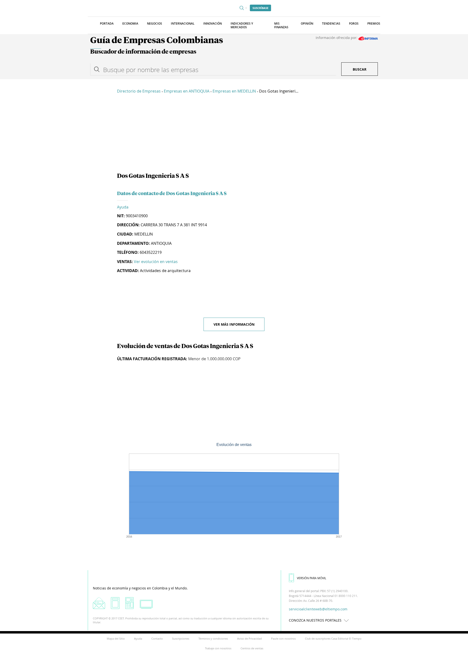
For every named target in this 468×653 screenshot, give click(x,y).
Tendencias (331, 23)
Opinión (307, 23)
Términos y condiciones (213, 638)
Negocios (154, 23)
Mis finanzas (281, 25)
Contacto (157, 638)
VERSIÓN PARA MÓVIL (311, 578)
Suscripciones (180, 638)
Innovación (212, 23)
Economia (130, 23)
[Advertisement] (234, 134)
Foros (354, 23)
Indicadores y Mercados (242, 25)
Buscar (359, 69)
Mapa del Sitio (116, 638)
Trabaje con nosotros (218, 648)
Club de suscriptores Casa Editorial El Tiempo (333, 638)
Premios (373, 23)
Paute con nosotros (283, 638)
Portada (107, 23)
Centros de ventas (252, 648)
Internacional (183, 23)
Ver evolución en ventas (156, 261)
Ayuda (122, 207)
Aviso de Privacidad (249, 638)
